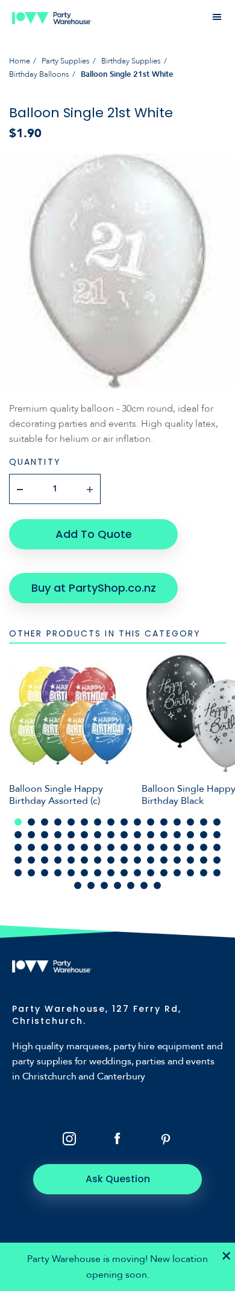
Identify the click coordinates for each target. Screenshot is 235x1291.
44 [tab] (164, 847)
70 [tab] (84, 872)
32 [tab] (217, 834)
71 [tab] (97, 872)
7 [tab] (97, 822)
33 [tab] (18, 847)
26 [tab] (137, 834)
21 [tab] (71, 834)
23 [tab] (97, 834)
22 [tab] (84, 834)
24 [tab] (110, 834)
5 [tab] (71, 822)
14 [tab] (190, 822)
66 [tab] (31, 872)
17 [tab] (18, 834)
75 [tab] (150, 872)
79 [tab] (203, 872)
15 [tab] (203, 822)
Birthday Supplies (131, 61)
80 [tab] (217, 872)
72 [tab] (110, 872)
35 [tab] (44, 847)
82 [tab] (91, 885)
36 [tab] (57, 847)
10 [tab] (137, 822)
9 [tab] (124, 822)
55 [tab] (97, 860)
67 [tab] (44, 872)
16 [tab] (217, 822)
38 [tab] (84, 847)
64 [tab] (217, 860)
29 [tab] (177, 834)
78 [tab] (190, 872)
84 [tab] (117, 885)
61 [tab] (177, 860)
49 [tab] (18, 860)
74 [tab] (137, 872)
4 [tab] (57, 822)
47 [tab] (203, 847)
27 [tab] (150, 834)
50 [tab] (31, 860)
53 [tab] (71, 860)
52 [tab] (57, 860)
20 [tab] (57, 834)
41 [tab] (124, 847)
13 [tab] (177, 822)
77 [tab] (177, 872)
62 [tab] (190, 860)
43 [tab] (150, 847)
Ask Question (118, 1179)
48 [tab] (217, 847)
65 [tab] (18, 872)
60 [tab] (164, 860)
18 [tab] (31, 834)
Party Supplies (66, 61)
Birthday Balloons (39, 74)
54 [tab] (84, 860)
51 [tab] (44, 860)
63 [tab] (203, 860)
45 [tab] (177, 847)
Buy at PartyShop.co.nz (93, 587)
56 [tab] (110, 860)
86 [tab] (144, 885)
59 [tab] (150, 860)
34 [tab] (31, 847)
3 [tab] (44, 822)
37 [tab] (71, 847)
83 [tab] (104, 885)
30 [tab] (190, 834)
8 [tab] (110, 822)
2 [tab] (31, 822)
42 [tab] (137, 847)
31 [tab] (203, 834)
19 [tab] (44, 834)
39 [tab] (97, 847)
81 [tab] (77, 885)
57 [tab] (124, 860)
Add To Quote (93, 534)
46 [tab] (190, 847)
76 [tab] (164, 872)
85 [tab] (130, 885)
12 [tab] (164, 822)
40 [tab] (110, 847)
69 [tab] (71, 872)
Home (19, 61)
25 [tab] (124, 834)
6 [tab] (84, 822)
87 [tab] (157, 885)
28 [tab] (164, 834)
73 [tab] (124, 872)
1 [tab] (18, 822)
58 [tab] (137, 860)
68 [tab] (57, 872)
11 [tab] (150, 822)
